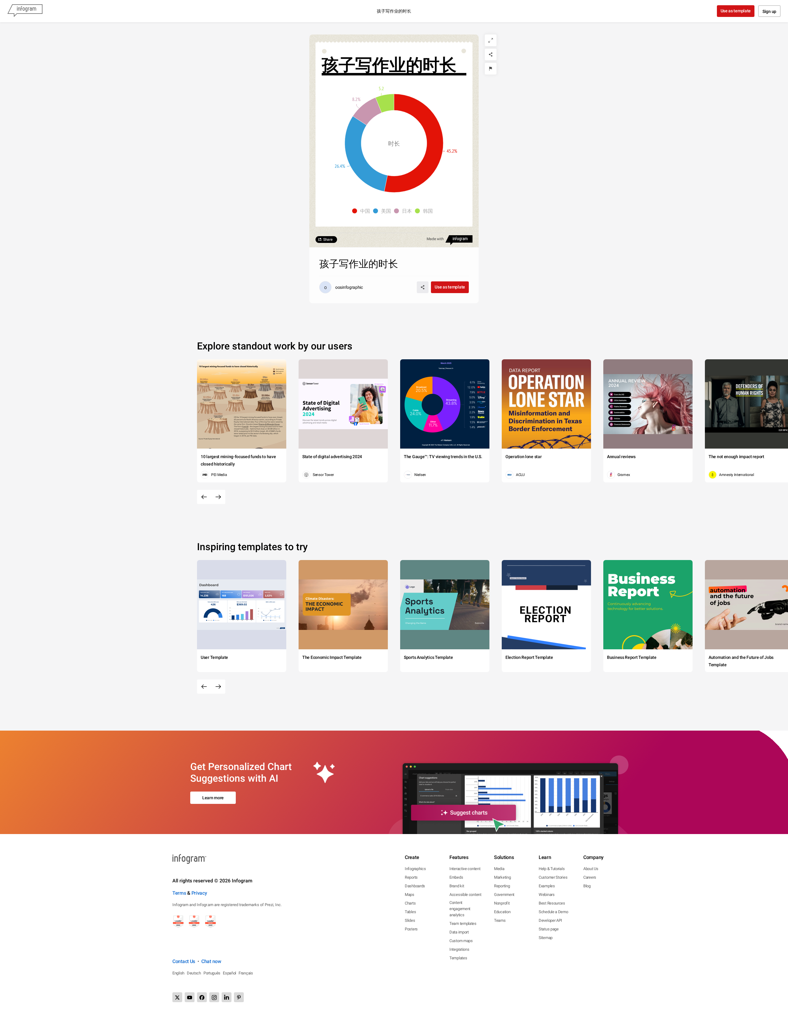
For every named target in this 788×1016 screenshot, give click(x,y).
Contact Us (183, 961)
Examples (547, 886)
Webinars (547, 894)
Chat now (211, 961)
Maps (409, 894)
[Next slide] (218, 497)
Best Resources (552, 903)
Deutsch (194, 973)
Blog (587, 886)
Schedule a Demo (553, 911)
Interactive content (464, 868)
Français (246, 973)
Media (499, 868)
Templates (458, 958)
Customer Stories (553, 877)
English (178, 973)
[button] (362, 211)
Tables (410, 911)
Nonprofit (501, 903)
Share (327, 239)
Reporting (502, 886)
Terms (179, 893)
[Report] (491, 69)
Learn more (213, 797)
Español (229, 973)
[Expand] (491, 40)
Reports (411, 877)
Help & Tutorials (552, 868)
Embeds (456, 877)
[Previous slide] (204, 497)
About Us (590, 868)
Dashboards (415, 886)
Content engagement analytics (459, 908)
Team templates (462, 923)
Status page (549, 929)
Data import (459, 932)
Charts (410, 903)
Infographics (415, 868)
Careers (589, 877)
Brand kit (456, 886)
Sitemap (546, 937)
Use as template (736, 10)
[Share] (491, 54)
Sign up (769, 11)
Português (211, 973)
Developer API (550, 920)
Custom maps (461, 940)
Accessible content (465, 894)
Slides (410, 920)
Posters (411, 929)
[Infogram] (24, 11)
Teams (500, 920)
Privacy (199, 893)
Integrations (459, 949)
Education (502, 911)
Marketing (502, 877)
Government (504, 894)
